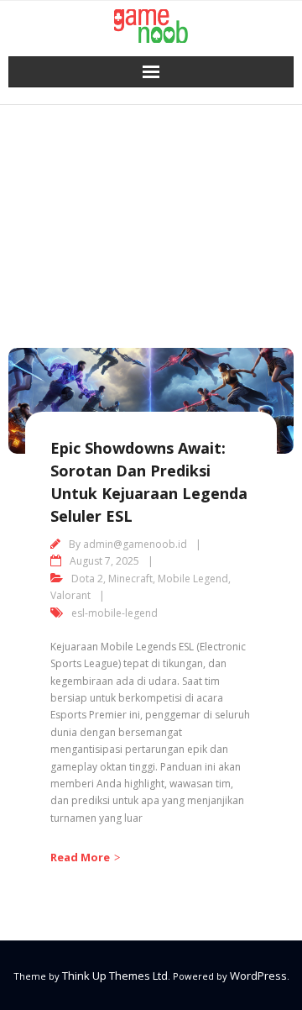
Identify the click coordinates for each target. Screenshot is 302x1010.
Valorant (70, 595)
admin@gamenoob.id (135, 544)
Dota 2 (87, 578)
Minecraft (130, 578)
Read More (80, 857)
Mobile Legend (193, 578)
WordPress (258, 975)
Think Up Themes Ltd (115, 975)
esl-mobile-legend (114, 613)
